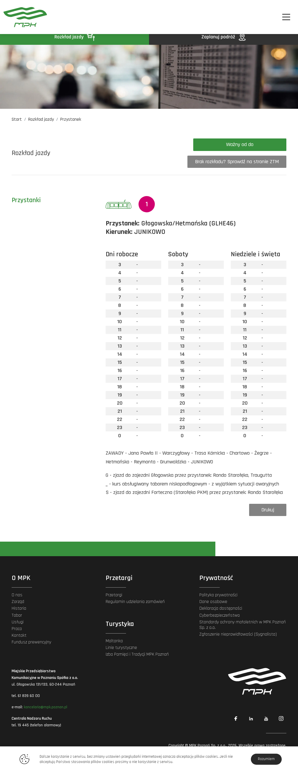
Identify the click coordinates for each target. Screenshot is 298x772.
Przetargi (114, 595)
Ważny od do (239, 144)
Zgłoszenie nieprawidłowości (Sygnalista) (238, 634)
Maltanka (114, 641)
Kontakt (19, 635)
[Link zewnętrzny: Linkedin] (251, 718)
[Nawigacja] (286, 17)
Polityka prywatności (218, 595)
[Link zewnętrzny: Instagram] (281, 718)
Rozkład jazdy (69, 36)
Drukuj (267, 509)
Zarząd (18, 602)
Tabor (17, 615)
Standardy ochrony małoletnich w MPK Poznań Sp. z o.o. (242, 625)
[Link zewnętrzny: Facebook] (235, 718)
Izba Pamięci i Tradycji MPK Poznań (137, 654)
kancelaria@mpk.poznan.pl (45, 707)
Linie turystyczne (121, 648)
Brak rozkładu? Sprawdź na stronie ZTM (237, 161)
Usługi (18, 622)
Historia (19, 608)
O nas (17, 595)
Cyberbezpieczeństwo (219, 615)
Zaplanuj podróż (218, 36)
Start (17, 119)
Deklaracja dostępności (220, 608)
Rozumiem (266, 759)
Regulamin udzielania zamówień (135, 602)
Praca (17, 629)
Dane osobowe (213, 602)
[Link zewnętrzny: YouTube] (266, 718)
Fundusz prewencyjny (31, 642)
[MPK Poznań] (25, 17)
